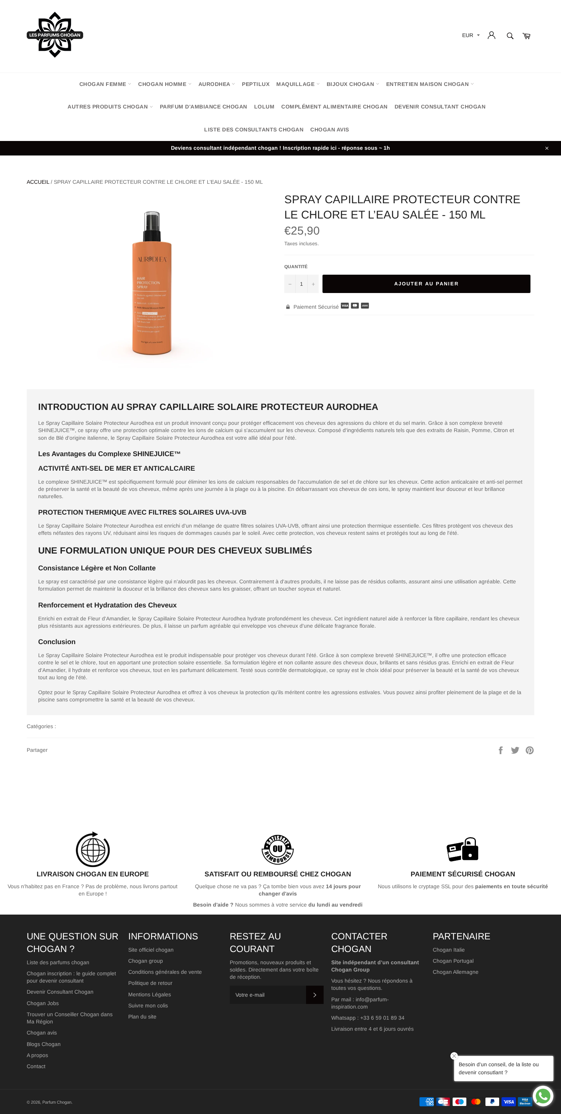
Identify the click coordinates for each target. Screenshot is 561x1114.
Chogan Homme (163, 84)
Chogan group (145, 961)
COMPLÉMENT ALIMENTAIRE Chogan (334, 107)
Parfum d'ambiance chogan (203, 107)
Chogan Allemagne (456, 972)
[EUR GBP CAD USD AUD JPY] (470, 36)
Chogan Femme (103, 84)
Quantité (296, 266)
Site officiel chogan (151, 950)
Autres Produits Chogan (109, 107)
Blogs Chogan (44, 1044)
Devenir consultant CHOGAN (440, 107)
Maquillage (296, 84)
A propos (37, 1055)
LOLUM (264, 107)
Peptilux (255, 84)
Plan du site (142, 1017)
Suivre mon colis (148, 1005)
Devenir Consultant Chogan (60, 992)
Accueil (38, 182)
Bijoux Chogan (351, 84)
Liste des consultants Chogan (253, 129)
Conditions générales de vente (165, 972)
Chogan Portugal (453, 961)
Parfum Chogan (56, 1102)
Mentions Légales (149, 994)
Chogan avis (329, 129)
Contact (36, 1066)
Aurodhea (215, 84)
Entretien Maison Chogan (428, 84)
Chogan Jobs (43, 1003)
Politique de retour (150, 983)
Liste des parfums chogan (58, 962)
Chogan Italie (449, 950)
